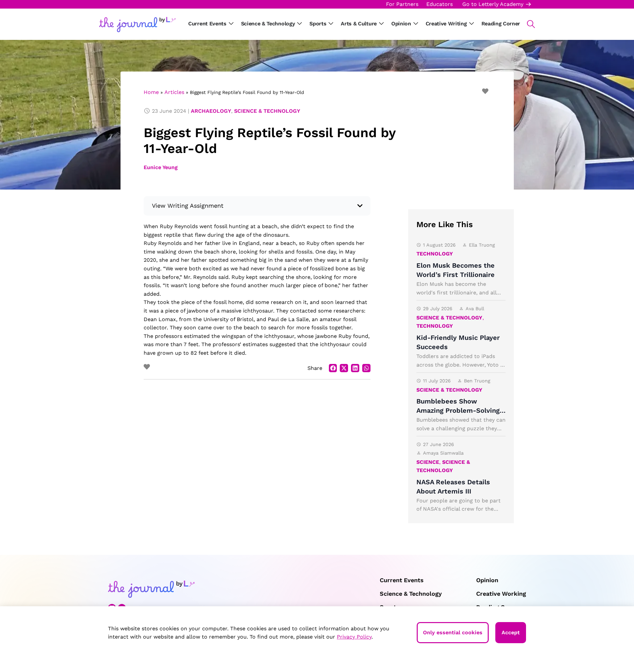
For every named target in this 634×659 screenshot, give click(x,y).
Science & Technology (267, 111)
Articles (174, 92)
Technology (434, 254)
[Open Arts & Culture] (381, 23)
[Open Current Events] (231, 23)
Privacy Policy (354, 637)
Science (427, 462)
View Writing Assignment (188, 205)
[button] (527, 24)
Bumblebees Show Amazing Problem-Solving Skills (458, 410)
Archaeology (211, 111)
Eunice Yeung (161, 167)
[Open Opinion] (415, 23)
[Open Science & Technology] (299, 23)
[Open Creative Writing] (471, 23)
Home (151, 92)
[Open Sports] (331, 23)
